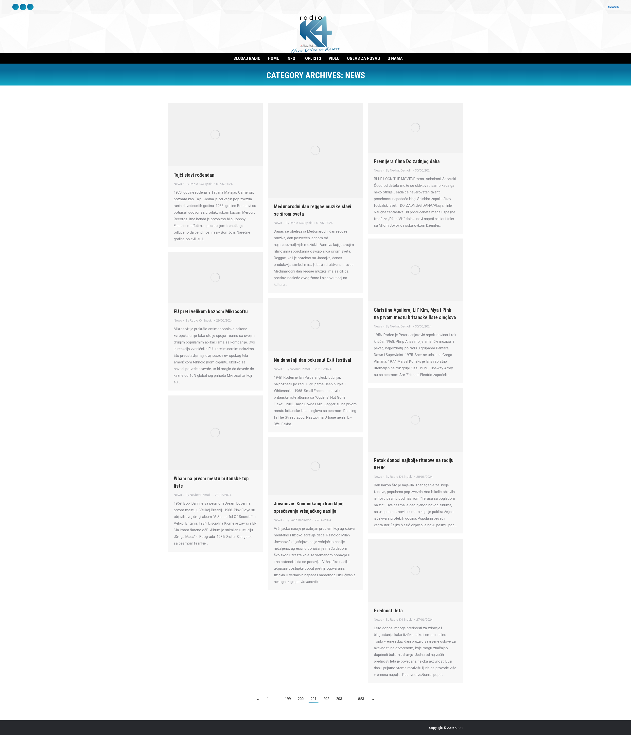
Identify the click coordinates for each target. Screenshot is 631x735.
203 (339, 699)
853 (361, 699)
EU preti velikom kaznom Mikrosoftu (211, 311)
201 (313, 699)
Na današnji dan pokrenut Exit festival (312, 360)
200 (301, 699)
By (199, 184)
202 (326, 699)
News (178, 184)
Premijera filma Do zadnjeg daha (407, 161)
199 (288, 699)
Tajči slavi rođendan (194, 175)
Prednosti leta (388, 611)
